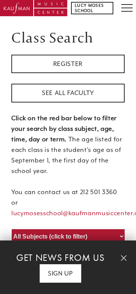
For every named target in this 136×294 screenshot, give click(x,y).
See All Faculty (68, 92)
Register (68, 63)
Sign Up (60, 273)
